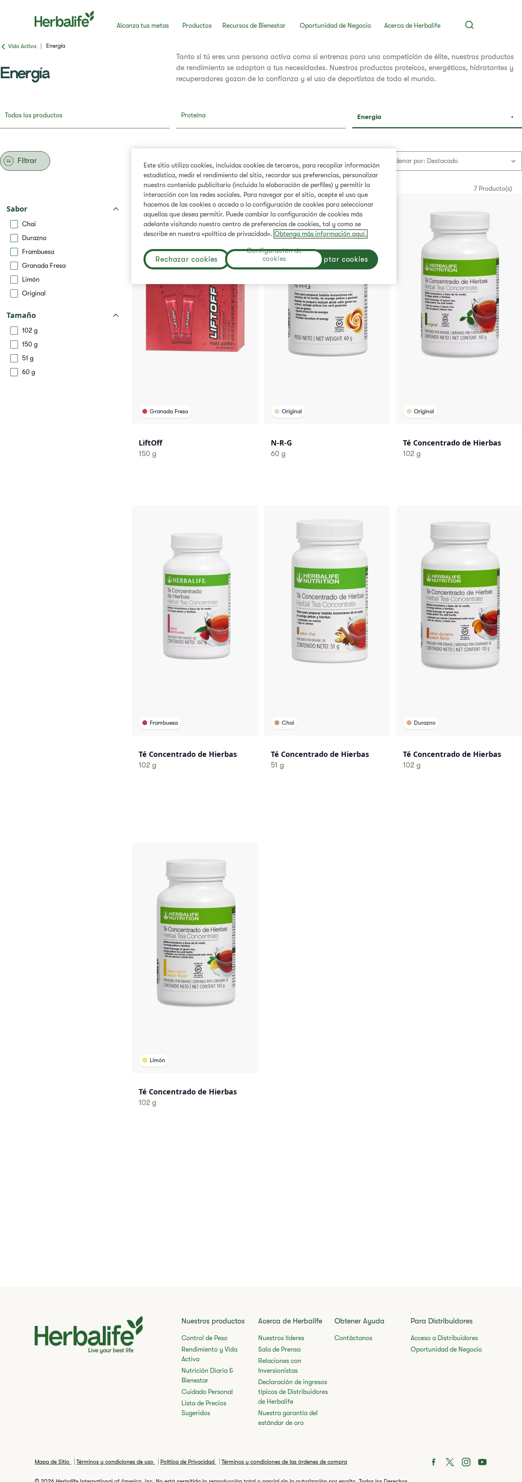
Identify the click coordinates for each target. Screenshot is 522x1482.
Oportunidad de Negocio (335, 25)
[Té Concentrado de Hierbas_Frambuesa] (195, 647)
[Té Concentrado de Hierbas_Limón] (195, 985)
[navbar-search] (469, 24)
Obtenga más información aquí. (320, 234)
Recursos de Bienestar (253, 25)
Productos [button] (197, 25)
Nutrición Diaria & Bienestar (207, 1375)
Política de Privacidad (188, 1461)
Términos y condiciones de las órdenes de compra (284, 1461)
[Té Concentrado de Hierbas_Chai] (327, 647)
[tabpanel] (261, 652)
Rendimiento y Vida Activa (209, 1354)
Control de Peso (204, 1338)
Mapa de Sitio (53, 1461)
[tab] (85, 117)
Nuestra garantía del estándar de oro (288, 1418)
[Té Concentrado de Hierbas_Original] (459, 336)
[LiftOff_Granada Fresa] (195, 336)
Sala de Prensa (279, 1349)
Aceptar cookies (340, 259)
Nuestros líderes (281, 1338)
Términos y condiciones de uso (115, 1461)
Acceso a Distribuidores (444, 1338)
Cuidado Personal (207, 1392)
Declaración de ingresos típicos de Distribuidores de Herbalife (293, 1391)
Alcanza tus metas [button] (143, 25)
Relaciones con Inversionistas (279, 1365)
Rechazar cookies (186, 259)
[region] (263, 216)
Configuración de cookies (274, 255)
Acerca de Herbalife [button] (412, 25)
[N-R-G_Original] (327, 336)
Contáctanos (353, 1338)
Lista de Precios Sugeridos (203, 1408)
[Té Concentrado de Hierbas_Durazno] (459, 647)
